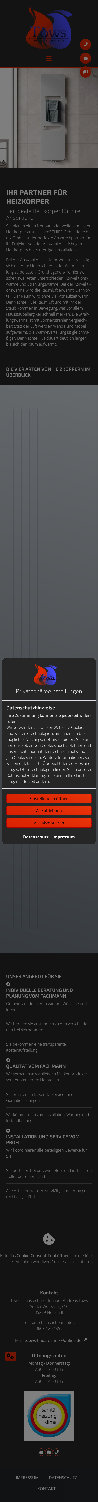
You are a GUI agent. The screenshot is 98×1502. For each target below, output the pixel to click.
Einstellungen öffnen (49, 798)
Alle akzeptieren (49, 823)
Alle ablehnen (49, 810)
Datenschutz (36, 837)
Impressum (63, 837)
